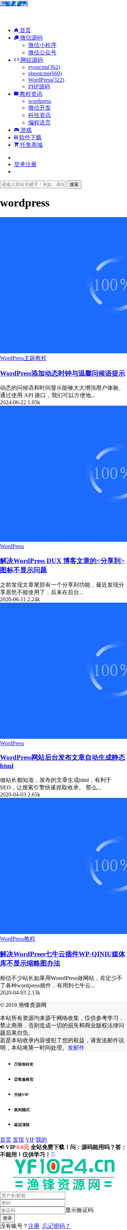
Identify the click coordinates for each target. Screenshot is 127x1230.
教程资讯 (30, 94)
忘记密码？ (56, 1226)
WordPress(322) (46, 80)
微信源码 (31, 38)
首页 (24, 30)
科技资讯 (39, 115)
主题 (29, 358)
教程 (41, 358)
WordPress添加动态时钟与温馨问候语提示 (62, 373)
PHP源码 (39, 86)
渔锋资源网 (14, 3)
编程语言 (39, 123)
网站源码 (31, 60)
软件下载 (30, 137)
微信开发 (39, 108)
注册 (34, 1226)
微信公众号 (42, 53)
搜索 (74, 184)
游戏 (25, 130)
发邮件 (76, 1048)
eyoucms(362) (44, 67)
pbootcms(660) (45, 73)
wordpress (39, 101)
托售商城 (31, 145)
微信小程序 (42, 45)
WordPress (12, 358)
